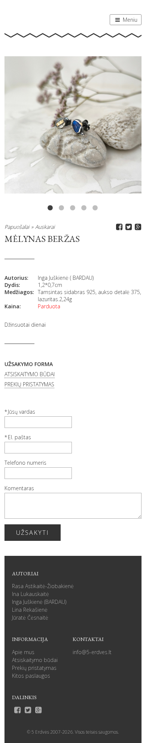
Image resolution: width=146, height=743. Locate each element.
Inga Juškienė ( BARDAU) (66, 277)
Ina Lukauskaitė (30, 593)
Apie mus (23, 652)
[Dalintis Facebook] (118, 227)
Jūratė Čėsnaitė (30, 617)
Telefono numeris (25, 462)
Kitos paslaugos (31, 675)
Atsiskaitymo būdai (35, 659)
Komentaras (19, 488)
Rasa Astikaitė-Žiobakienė (43, 586)
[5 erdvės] (30, 18)
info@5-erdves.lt (92, 652)
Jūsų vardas (21, 411)
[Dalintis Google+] (137, 227)
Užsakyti (32, 532)
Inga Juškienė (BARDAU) (39, 601)
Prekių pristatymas (34, 667)
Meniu (129, 19)
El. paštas (19, 437)
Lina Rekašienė (30, 609)
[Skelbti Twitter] (127, 227)
